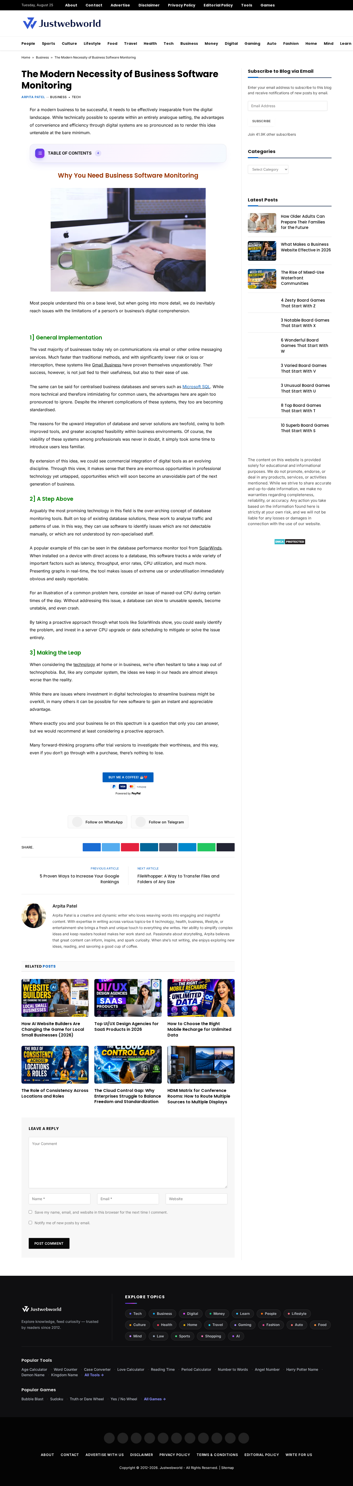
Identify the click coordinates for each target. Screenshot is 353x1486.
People (28, 43)
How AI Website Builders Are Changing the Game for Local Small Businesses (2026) (52, 1029)
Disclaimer (149, 5)
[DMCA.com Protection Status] (289, 543)
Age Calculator (34, 1369)
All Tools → (94, 1375)
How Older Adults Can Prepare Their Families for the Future (303, 222)
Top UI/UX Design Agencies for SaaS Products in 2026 (126, 1026)
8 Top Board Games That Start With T (301, 408)
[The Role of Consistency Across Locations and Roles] (55, 1065)
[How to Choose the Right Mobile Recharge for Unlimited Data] (201, 998)
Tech (169, 43)
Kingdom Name (64, 1375)
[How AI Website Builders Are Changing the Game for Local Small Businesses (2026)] (55, 998)
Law (160, 1336)
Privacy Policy (181, 5)
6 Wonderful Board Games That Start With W (304, 345)
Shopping (213, 1336)
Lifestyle (92, 43)
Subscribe (261, 121)
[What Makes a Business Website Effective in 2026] (262, 251)
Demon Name (32, 1375)
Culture (69, 43)
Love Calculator (130, 1369)
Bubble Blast (32, 1399)
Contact (94, 5)
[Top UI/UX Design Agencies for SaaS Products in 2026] (128, 998)
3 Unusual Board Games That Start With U (305, 388)
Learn (245, 1313)
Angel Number (267, 1369)
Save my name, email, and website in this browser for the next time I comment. (101, 1212)
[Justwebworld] (61, 23)
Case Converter (97, 1369)
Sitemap (227, 1468)
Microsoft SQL (196, 386)
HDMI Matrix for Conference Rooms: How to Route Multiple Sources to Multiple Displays (198, 1096)
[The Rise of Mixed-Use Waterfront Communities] (262, 279)
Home (311, 43)
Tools (246, 5)
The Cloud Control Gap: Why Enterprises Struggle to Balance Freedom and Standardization (127, 1096)
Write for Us (299, 1455)
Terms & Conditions (217, 1455)
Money (211, 43)
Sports (48, 43)
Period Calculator (196, 1369)
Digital (231, 43)
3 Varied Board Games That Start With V (304, 368)
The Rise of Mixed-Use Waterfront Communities (302, 278)
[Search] (330, 5)
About (71, 5)
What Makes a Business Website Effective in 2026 (306, 247)
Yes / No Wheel (124, 1399)
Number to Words (233, 1369)
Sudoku (56, 1399)
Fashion (291, 43)
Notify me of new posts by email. (62, 1223)
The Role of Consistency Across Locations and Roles (54, 1093)
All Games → (155, 1399)
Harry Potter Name (302, 1369)
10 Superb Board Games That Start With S (305, 428)
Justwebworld (171, 1468)
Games (267, 5)
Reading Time (163, 1369)
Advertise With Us (105, 1455)
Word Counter (65, 1369)
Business (189, 43)
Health (150, 43)
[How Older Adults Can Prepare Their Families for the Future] (262, 223)
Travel (130, 43)
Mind (328, 43)
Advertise (120, 5)
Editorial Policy (218, 5)
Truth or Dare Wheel (87, 1399)
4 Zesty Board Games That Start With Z (303, 303)
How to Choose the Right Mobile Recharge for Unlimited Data (199, 1029)
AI (238, 1336)
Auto (272, 43)
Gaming (252, 43)
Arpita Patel (33, 97)
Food (112, 43)
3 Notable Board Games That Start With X (305, 322)
